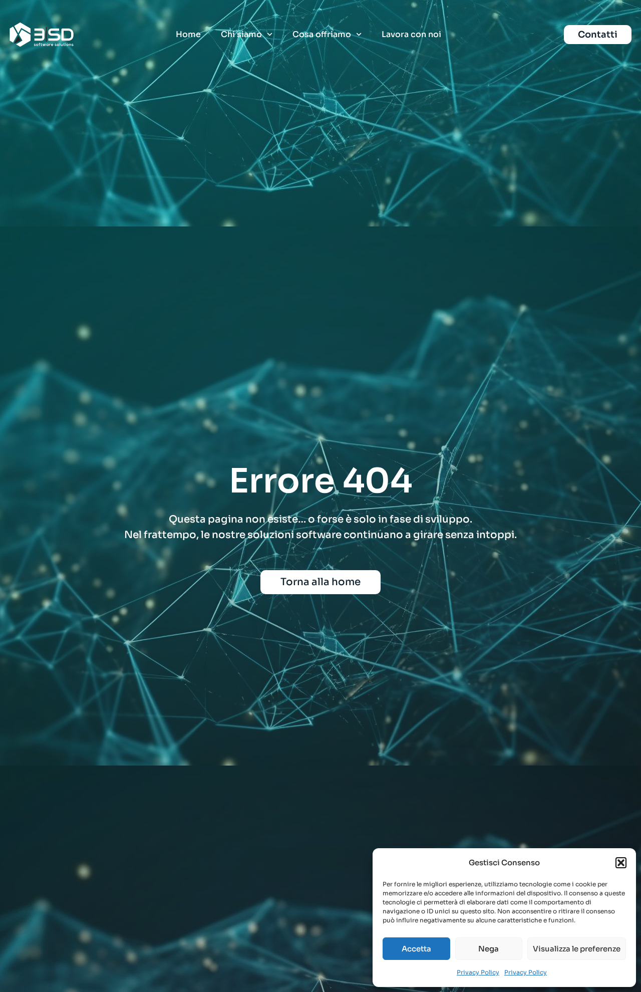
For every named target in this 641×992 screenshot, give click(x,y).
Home (188, 34)
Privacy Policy (478, 972)
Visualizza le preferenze (576, 948)
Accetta (416, 948)
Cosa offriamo (321, 34)
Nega (488, 948)
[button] (621, 863)
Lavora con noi (411, 34)
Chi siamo (241, 34)
